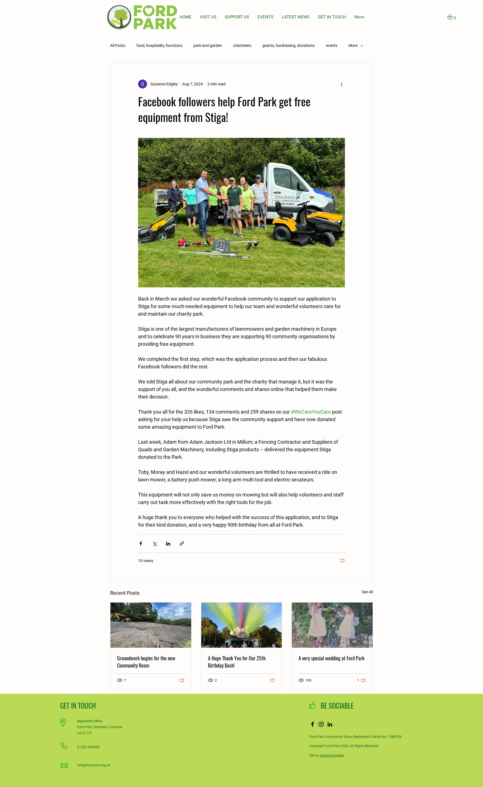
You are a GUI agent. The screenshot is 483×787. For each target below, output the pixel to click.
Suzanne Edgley (332, 755)
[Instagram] (321, 724)
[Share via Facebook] (140, 543)
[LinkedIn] (329, 724)
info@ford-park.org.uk (93, 765)
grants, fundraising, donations (288, 45)
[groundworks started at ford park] (150, 625)
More (353, 45)
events (331, 45)
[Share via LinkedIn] (168, 543)
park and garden (207, 45)
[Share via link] (181, 543)
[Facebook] (312, 724)
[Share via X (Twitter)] (154, 543)
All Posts (117, 45)
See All (367, 592)
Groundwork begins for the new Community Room (146, 661)
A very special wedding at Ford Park (331, 658)
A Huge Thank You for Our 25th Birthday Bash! (237, 661)
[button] (453, 17)
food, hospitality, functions (159, 45)
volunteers (242, 45)
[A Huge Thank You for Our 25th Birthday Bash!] (241, 625)
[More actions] (341, 84)
